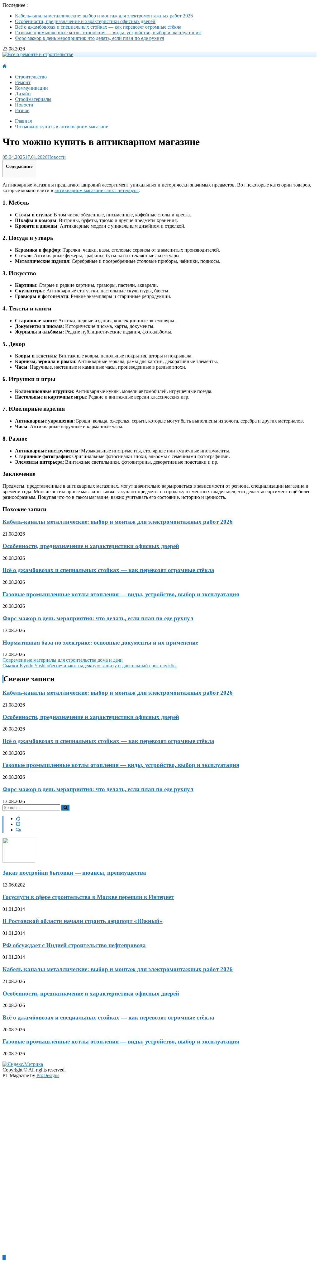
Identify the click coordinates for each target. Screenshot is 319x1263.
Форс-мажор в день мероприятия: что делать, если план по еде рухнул (89, 38)
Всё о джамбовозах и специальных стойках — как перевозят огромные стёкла (98, 27)
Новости (24, 104)
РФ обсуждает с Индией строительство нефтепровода (74, 945)
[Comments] (18, 829)
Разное (22, 110)
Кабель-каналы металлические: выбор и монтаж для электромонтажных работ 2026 (104, 15)
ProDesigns (47, 1075)
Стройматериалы (33, 99)
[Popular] (18, 818)
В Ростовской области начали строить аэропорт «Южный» (82, 921)
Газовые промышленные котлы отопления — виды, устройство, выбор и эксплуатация (108, 32)
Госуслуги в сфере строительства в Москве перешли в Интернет (88, 897)
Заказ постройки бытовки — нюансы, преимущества (74, 872)
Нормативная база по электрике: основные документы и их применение (100, 642)
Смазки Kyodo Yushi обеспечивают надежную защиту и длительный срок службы (89, 665)
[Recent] (18, 824)
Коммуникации (31, 88)
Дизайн (23, 93)
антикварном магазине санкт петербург (97, 190)
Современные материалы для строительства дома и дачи (62, 660)
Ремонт (23, 82)
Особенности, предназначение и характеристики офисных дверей (85, 21)
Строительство (31, 76)
